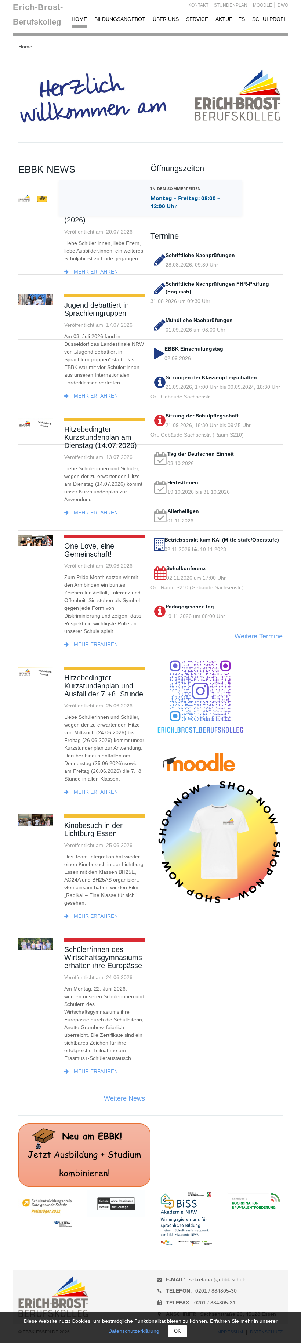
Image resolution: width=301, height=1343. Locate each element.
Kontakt (198, 5)
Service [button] (197, 19)
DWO (283, 5)
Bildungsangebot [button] (119, 19)
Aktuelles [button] (230, 19)
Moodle (262, 5)
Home (79, 19)
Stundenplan (230, 5)
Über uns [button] (166, 19)
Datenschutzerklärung (133, 1331)
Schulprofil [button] (270, 19)
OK (177, 1331)
